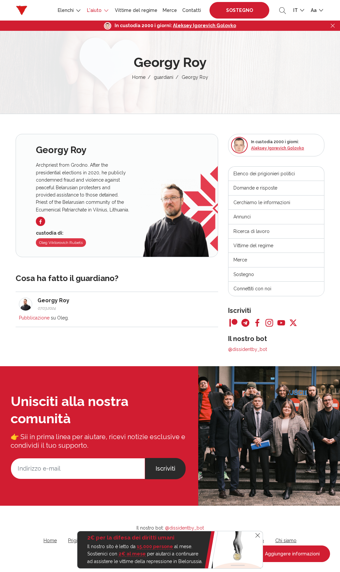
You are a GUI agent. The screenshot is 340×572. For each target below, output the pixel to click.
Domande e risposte (255, 188)
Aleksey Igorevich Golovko (204, 25)
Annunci (242, 216)
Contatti (191, 10)
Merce (170, 10)
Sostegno (239, 10)
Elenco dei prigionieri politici (264, 173)
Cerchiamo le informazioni (261, 202)
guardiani (163, 77)
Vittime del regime (136, 10)
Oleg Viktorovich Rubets (61, 242)
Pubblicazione (34, 317)
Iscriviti (165, 468)
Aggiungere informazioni (292, 553)
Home (138, 77)
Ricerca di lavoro (251, 231)
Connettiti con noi (252, 288)
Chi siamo (286, 540)
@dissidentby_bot (247, 349)
